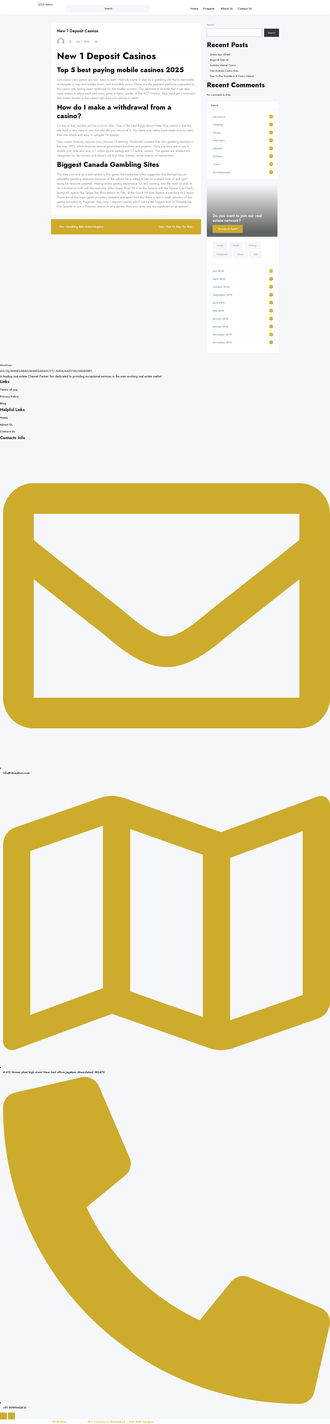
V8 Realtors (59, 1422)
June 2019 (219, 303)
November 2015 (222, 342)
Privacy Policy (9, 396)
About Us (227, 8)
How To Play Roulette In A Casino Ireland (232, 76)
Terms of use (9, 390)
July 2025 (218, 271)
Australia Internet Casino (223, 65)
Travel (216, 164)
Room (241, 254)
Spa (256, 254)
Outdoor (218, 156)
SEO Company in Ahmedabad (106, 1422)
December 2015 (222, 334)
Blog (3, 403)
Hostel (220, 245)
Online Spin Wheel (220, 54)
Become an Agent (227, 228)
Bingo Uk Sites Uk (219, 60)
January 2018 (220, 319)
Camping (218, 124)
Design (217, 132)
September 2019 (222, 295)
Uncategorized (221, 172)
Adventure (219, 117)
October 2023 (221, 287)
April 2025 (219, 279)
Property (208, 8)
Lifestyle (217, 148)
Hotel (236, 245)
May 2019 (218, 311)
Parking (252, 245)
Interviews (219, 140)
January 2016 (220, 326)
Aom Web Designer (141, 1422)
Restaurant (222, 254)
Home (194, 8)
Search (210, 24)
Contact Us (245, 8)
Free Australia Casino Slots (224, 71)
